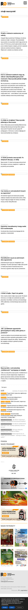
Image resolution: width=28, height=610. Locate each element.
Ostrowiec (5, 174)
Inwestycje (3, 409)
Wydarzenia (5, 16)
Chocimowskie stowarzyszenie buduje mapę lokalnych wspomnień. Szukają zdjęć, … (11, 415)
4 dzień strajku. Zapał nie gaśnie (12, 293)
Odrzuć (11, 607)
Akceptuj (5, 607)
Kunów (2, 413)
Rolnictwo (3, 405)
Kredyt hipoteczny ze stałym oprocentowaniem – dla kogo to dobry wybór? (13, 435)
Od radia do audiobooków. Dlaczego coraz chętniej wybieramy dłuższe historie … (13, 425)
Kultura (3, 401)
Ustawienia (19, 607)
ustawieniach (4, 604)
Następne (4, 387)
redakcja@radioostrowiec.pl (7, 581)
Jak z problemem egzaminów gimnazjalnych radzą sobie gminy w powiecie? (13, 331)
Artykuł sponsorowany (6, 419)
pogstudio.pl (24, 590)
